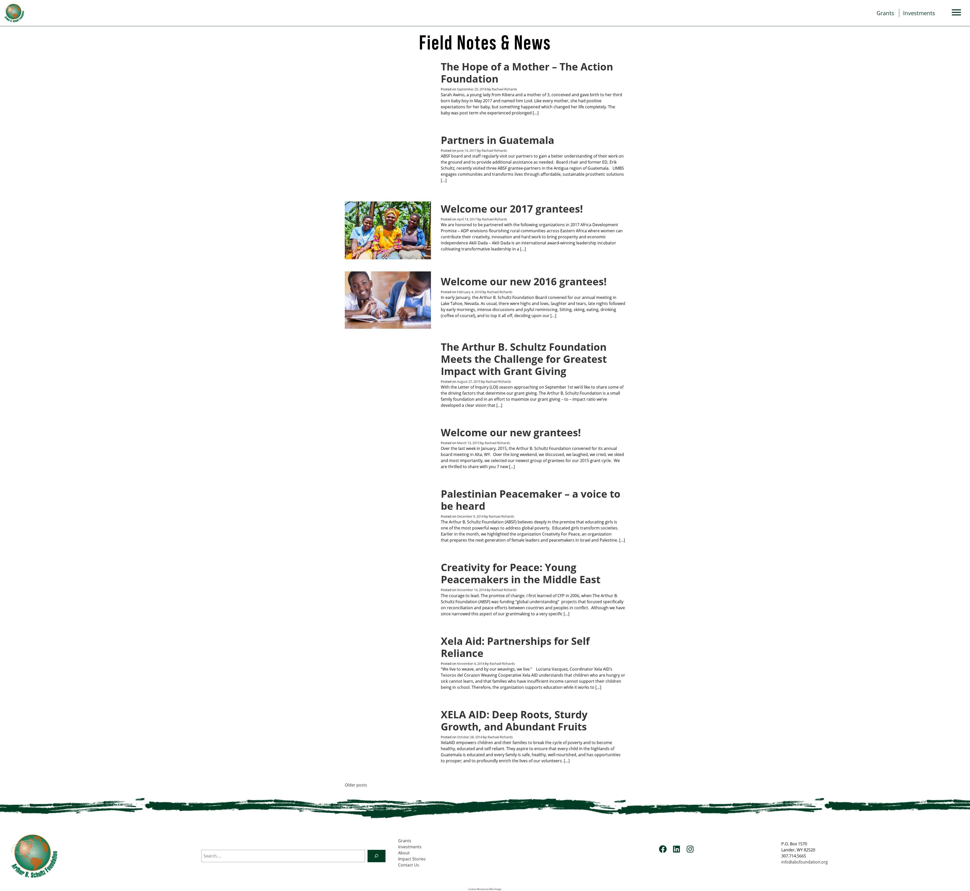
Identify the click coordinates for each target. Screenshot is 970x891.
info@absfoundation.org (804, 862)
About (404, 853)
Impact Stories (412, 859)
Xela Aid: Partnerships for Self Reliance (515, 647)
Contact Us (408, 865)
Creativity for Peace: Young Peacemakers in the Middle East (520, 573)
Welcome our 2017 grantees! (512, 209)
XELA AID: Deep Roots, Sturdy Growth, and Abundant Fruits (514, 720)
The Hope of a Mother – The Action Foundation (527, 73)
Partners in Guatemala (497, 140)
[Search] (376, 856)
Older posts (356, 785)
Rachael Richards (504, 89)
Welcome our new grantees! (511, 432)
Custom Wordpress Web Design (485, 889)
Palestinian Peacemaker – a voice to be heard (530, 500)
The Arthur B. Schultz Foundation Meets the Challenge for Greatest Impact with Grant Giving (524, 359)
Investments (919, 13)
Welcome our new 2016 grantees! (524, 281)
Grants (885, 13)
